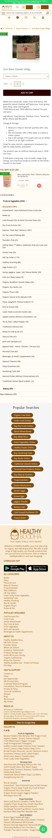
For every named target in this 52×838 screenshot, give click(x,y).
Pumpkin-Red (28, 756)
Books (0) (6, 215)
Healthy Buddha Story (13, 640)
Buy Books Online (22, 458)
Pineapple (26, 743)
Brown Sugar (19, 490)
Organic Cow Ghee (22, 415)
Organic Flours (10, 605)
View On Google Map (26, 722)
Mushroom (9, 756)
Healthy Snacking (11, 600)
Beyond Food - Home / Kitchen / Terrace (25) (21, 346)
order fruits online (22, 420)
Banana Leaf (19, 507)
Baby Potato (23, 748)
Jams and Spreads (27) (12, 341)
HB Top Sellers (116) (11, 257)
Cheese (40, 819)
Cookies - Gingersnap (30, 830)
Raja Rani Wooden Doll (27, 811)
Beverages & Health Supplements (18, 631)
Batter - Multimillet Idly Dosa (16, 819)
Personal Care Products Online (27, 469)
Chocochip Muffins (12, 827)
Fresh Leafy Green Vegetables (16, 595)
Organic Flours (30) (10, 292)
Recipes (7, 694)
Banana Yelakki (10, 736)
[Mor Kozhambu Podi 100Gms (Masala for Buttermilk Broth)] (7, 180)
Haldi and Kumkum (27, 806)
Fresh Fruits (9, 619)
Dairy (6, 580)
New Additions (10, 590)
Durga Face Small (25, 804)
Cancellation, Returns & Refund (17, 686)
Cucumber (8, 753)
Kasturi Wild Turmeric (13, 769)
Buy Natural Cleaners (23, 474)
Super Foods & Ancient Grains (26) (17, 312)
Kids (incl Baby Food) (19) (13, 277)
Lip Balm (36, 774)
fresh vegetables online (24, 442)
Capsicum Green (40, 751)
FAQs (6, 676)
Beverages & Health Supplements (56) (18, 356)
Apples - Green (17, 738)
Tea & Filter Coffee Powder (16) (15, 322)
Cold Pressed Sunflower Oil (26, 512)
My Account (9, 699)
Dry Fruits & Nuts (11, 624)
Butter (33, 819)
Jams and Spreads (11, 629)
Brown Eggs (19, 496)
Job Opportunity (11, 678)
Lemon (14, 748)
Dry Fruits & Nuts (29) (12, 225)
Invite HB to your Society (14, 655)
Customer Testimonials (14, 650)
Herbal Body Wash (12, 772)
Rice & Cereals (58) (10, 307)
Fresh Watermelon (12, 741)
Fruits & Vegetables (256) (14, 201)
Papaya (36, 738)
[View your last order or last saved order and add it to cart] (18, 7)
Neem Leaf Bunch (11, 801)
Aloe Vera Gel (10, 764)
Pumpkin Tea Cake (12, 830)
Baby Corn (35, 748)
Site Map (7, 665)
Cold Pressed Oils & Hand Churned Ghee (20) (22, 220)
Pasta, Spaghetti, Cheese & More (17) (18, 302)
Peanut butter (20, 517)
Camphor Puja (10, 804)
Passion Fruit (30, 746)
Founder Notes (10, 645)
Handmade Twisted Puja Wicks (17, 809)
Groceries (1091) (10, 206)
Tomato (40, 746)
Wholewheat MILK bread (22, 822)
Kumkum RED (10, 811)
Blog (6, 696)
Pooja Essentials (21, 480)
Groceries (9, 28)
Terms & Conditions (12, 691)
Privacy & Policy (11, 689)
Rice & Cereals (10, 603)
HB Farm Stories (11, 642)
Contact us (8, 673)
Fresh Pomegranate (12, 743)
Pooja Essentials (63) (11, 366)
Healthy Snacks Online (23, 447)
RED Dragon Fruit (38, 736)
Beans (17, 756)
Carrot (28, 751)
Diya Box (38, 804)
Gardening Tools (11, 598)
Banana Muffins (35, 825)
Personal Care (10, 582)
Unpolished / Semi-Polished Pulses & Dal (21, 785)
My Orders (8, 701)
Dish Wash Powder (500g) (41, 28)
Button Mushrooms (22, 485)
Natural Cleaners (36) (11, 361)
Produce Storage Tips (13, 652)
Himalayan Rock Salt (12, 795)
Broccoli (20, 751)
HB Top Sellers (10, 593)
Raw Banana (23, 736)
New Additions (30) (8, 394)
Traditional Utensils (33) (13, 326)
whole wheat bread (22, 431)
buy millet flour (21, 436)
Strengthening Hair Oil (13, 777)
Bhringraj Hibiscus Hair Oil (28, 764)
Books (6, 577)
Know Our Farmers (12, 660)
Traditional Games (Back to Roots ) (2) (18, 381)
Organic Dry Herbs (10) (12, 287)
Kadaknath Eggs (22, 817)
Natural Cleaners (22, 28)
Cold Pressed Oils (11, 616)
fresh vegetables (11, 626)
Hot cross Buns (28, 827)
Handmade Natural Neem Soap (17, 774)
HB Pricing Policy (11, 681)
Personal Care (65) (10, 351)
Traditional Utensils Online (25, 463)
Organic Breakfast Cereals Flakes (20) (18, 282)
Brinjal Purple (10, 751)
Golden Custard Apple (13, 746)
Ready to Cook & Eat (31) (13, 331)
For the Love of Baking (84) (14, 235)
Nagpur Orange (28, 741)
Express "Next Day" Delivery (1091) (17, 230)
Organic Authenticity (13, 657)
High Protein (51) (10, 267)
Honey (43, 785)
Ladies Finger (32, 753)
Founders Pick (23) (10, 240)
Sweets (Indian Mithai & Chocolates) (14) (19, 317)
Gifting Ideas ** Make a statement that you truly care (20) (25, 246)
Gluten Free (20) (9, 252)
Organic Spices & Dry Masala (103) (17, 297)
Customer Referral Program (16, 683)
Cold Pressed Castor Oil (14, 767)
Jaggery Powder (21, 501)
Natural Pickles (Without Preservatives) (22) (21, 376)
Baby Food (22, 788)
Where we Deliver (11, 647)
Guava (28, 738)
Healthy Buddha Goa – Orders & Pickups (21, 662)
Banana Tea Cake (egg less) (15, 825)
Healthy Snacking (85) (12, 262)
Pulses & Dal (9, 608)
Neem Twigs (31, 767)
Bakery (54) (8, 388)
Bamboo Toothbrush (33, 769)
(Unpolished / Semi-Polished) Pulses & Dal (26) (22, 210)
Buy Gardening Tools (23, 453)
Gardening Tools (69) (11, 371)
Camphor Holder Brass (31, 801)
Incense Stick (37, 809)
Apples (7, 738)
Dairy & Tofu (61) (10, 336)
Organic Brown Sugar (13, 793)
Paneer (7, 822)
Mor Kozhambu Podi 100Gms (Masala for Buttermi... (33, 175)
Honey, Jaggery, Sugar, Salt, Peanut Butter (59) (22, 272)
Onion (6, 748)
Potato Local (19, 753)
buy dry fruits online (23, 426)
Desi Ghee (24, 790)
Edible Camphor (11, 806)
